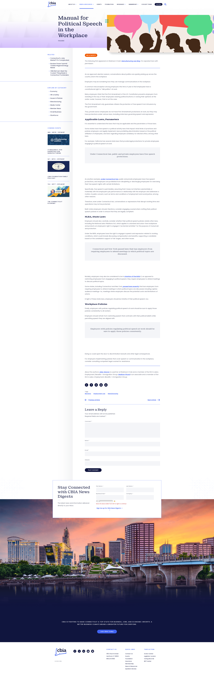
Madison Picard (124, 374)
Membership (133, 4)
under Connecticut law (109, 179)
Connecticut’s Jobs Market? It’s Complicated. (59, 59)
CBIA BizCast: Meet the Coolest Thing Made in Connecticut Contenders (59, 73)
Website (87, 460)
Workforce (54, 115)
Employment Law (99, 394)
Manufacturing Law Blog (131, 61)
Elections (88, 394)
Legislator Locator (150, 656)
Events (99, 4)
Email (87, 450)
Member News (55, 108)
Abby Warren (104, 372)
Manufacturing (113, 394)
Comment (88, 421)
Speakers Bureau (130, 669)
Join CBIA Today (107, 631)
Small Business (55, 112)
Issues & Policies (56, 98)
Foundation (109, 4)
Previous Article (94, 400)
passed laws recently (131, 286)
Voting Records (149, 659)
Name (87, 440)
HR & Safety (54, 95)
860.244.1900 (110, 659)
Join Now (158, 4)
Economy (53, 91)
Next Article (152, 400)
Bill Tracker (147, 661)
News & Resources (85, 4)
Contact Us (129, 654)
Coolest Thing (147, 4)
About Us (71, 4)
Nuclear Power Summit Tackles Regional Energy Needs (59, 66)
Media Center (55, 105)
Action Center (148, 654)
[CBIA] (52, 4)
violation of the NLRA (132, 276)
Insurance (120, 4)
